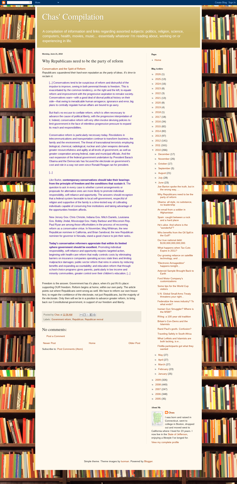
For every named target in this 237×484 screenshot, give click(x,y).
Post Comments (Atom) (70, 349)
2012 (158, 140)
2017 (158, 116)
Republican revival (94, 319)
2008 (158, 384)
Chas (171, 412)
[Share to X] (88, 315)
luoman (125, 461)
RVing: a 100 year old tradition (174, 316)
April (161, 359)
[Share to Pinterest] (94, 315)
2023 (158, 88)
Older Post (134, 343)
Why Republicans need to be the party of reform (175, 196)
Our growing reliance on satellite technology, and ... (175, 257)
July (160, 177)
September (164, 168)
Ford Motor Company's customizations (170, 280)
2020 (158, 102)
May (161, 354)
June (161, 182)
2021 (158, 98)
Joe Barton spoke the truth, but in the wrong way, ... (176, 188)
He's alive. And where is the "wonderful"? (173, 226)
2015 (158, 126)
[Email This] (81, 315)
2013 (158, 135)
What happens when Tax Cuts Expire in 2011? (174, 249)
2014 (158, 131)
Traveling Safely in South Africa (175, 333)
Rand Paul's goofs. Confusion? (174, 328)
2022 (158, 93)
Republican (77, 319)
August (162, 173)
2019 (158, 107)
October (163, 163)
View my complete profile (165, 442)
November (164, 158)
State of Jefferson (177, 434)
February (163, 369)
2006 (158, 394)
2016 (158, 121)
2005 (158, 398)
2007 (158, 389)
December (164, 154)
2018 (158, 112)
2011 (158, 145)
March (162, 364)
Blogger (148, 461)
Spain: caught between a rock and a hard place (174, 219)
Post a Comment (55, 336)
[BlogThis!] (84, 315)
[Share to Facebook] (91, 315)
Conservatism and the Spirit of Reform (64, 68)
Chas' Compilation (73, 16)
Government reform (61, 319)
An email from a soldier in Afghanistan (171, 211)
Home (92, 343)
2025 (158, 79)
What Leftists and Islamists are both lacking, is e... (174, 340)
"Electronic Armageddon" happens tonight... (171, 264)
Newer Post (49, 343)
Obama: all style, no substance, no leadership (175, 203)
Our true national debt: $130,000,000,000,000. (172, 241)
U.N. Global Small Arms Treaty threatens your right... (174, 295)
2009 (158, 379)
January (163, 373)
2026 (158, 74)
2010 (158, 150)
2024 (158, 83)
